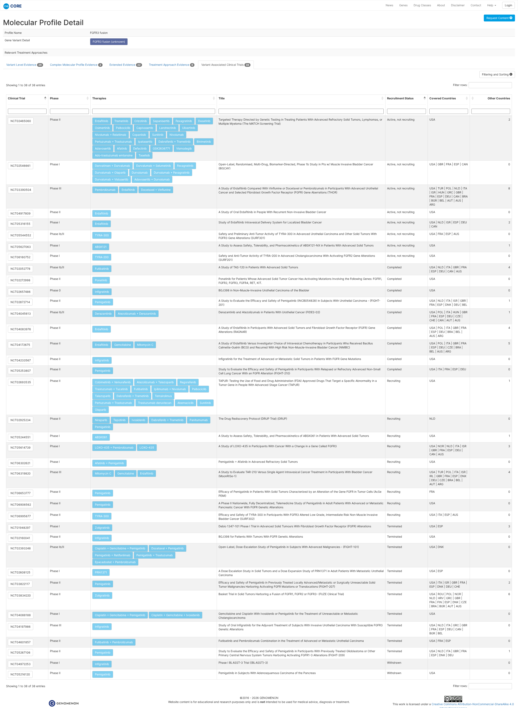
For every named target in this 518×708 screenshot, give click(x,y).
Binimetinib (204, 141)
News (389, 5)
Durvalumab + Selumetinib (153, 165)
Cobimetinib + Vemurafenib (113, 382)
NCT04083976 (21, 329)
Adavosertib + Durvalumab (152, 179)
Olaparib (100, 409)
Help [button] (490, 5)
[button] (45, 98)
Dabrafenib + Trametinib (174, 141)
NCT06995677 (21, 516)
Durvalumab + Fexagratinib (172, 172)
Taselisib (144, 155)
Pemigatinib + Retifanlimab (112, 555)
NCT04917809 (21, 213)
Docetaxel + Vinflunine (156, 189)
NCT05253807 (21, 370)
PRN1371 (101, 572)
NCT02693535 (21, 382)
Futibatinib (102, 268)
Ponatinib (101, 280)
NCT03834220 (21, 595)
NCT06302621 (20, 463)
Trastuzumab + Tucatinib (111, 389)
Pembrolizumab (105, 189)
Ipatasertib (145, 141)
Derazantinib (103, 313)
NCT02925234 (21, 420)
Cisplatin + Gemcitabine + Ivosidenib (175, 615)
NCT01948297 (20, 527)
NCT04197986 (21, 626)
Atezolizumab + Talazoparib (155, 382)
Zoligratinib (102, 527)
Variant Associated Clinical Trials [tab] (225, 64)
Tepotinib (119, 420)
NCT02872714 (20, 302)
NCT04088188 (21, 615)
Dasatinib (204, 121)
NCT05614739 (21, 447)
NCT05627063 (21, 246)
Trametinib (121, 121)
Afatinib (122, 148)
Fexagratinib (184, 121)
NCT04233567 (21, 360)
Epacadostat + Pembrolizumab (115, 562)
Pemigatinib (102, 302)
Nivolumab (177, 134)
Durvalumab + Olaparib (110, 172)
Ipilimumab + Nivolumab (170, 389)
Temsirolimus (163, 396)
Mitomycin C (145, 344)
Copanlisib (139, 134)
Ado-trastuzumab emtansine (114, 155)
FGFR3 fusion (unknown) (109, 41)
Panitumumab (199, 420)
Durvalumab (140, 172)
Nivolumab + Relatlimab (110, 134)
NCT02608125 (20, 572)
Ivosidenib (138, 420)
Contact (476, 5)
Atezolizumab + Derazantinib (137, 313)
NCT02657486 (21, 291)
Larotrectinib (167, 127)
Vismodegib (184, 148)
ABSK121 (101, 246)
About (441, 5)
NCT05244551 (21, 437)
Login (508, 5)
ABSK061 (101, 437)
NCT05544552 (21, 235)
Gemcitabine (122, 344)
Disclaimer (458, 5)
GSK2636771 (161, 148)
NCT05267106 (20, 652)
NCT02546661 (21, 165)
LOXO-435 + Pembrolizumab (114, 447)
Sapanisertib (161, 121)
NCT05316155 (20, 223)
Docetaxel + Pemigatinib (167, 548)
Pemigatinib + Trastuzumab (154, 555)
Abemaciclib (185, 402)
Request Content (498, 18)
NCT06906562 (21, 504)
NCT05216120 (20, 674)
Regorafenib (188, 382)
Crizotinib (140, 121)
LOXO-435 (147, 447)
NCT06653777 (21, 493)
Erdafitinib (101, 121)
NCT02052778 (20, 268)
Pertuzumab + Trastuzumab (113, 141)
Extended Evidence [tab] (125, 64)
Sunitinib (157, 134)
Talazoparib (102, 396)
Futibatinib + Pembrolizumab (114, 642)
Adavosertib (103, 148)
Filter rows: (460, 85)
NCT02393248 (21, 548)
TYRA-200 (102, 257)
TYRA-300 (102, 235)
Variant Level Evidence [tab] (24, 64)
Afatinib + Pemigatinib (109, 463)
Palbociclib (123, 127)
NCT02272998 (20, 280)
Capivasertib (144, 127)
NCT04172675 (20, 344)
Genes (403, 5)
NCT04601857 (21, 642)
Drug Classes (422, 5)
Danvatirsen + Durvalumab (112, 165)
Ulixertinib (188, 127)
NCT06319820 (21, 473)
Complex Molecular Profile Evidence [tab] (75, 64)
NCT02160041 (20, 538)
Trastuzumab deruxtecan (154, 402)
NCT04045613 (21, 313)
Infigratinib (102, 291)
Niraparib (101, 420)
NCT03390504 (21, 189)
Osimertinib (102, 127)
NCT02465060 (21, 121)
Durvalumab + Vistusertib (111, 179)
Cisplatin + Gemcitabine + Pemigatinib (120, 548)
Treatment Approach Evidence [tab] (171, 64)
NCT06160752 (20, 257)
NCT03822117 (20, 584)
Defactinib (140, 148)
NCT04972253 (21, 664)
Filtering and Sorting (496, 74)
